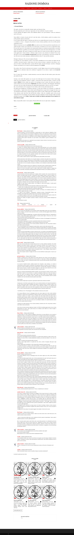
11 (40, 478)
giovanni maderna (32, 115)
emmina (19, 449)
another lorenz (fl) (21, 392)
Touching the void (17, 477)
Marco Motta (20, 313)
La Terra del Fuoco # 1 (40, 13)
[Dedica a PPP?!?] (49, 469)
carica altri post (17, 510)
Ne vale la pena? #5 (32, 500)
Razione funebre (16, 13)
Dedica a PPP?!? (45, 477)
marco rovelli (20, 242)
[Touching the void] (20, 469)
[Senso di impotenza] (20, 492)
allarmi (15, 20)
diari (29, 475)
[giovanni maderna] (17, 518)
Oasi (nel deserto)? (46, 500)
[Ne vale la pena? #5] (35, 492)
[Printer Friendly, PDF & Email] (37, 104)
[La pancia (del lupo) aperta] (35, 469)
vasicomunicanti (17, 475)
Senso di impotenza (18, 500)
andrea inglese (44, 478)
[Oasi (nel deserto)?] (49, 492)
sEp (18, 203)
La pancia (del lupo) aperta (33, 477)
